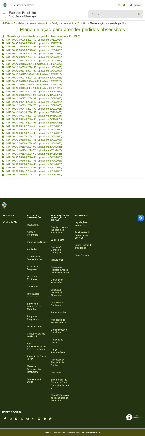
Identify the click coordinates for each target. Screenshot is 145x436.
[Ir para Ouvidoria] (4, 205)
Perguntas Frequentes (33, 317)
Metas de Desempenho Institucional (34, 369)
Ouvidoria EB (10, 222)
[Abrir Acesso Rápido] (113, 5)
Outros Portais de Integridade (83, 246)
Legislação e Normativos (81, 223)
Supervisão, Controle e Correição (57, 250)
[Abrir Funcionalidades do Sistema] (119, 5)
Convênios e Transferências (34, 257)
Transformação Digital (34, 380)
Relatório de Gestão (57, 341)
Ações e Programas (32, 233)
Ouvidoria (8, 215)
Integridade (81, 215)
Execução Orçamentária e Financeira (58, 292)
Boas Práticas (82, 255)
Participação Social (37, 242)
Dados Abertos (34, 326)
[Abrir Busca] (124, 5)
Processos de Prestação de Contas (58, 362)
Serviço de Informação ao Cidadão (34, 306)
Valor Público (57, 240)
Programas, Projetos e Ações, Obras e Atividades (60, 270)
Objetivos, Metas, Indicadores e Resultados (59, 230)
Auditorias (32, 249)
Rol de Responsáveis (58, 351)
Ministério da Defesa (24, 5)
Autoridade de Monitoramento (58, 321)
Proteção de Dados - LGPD (36, 357)
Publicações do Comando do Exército (82, 235)
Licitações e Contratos (33, 277)
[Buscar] (139, 14)
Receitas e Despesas (32, 268)
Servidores (32, 286)
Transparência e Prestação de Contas (60, 217)
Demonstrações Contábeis (59, 331)
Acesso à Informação (34, 216)
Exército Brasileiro (22, 13)
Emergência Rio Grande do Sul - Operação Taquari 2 (60, 384)
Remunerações (58, 312)
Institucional (33, 225)
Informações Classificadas (34, 295)
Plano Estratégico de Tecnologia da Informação (60, 398)
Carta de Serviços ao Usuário (36, 335)
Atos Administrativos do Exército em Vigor (36, 346)
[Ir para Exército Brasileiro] (5, 5)
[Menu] (4, 14)
